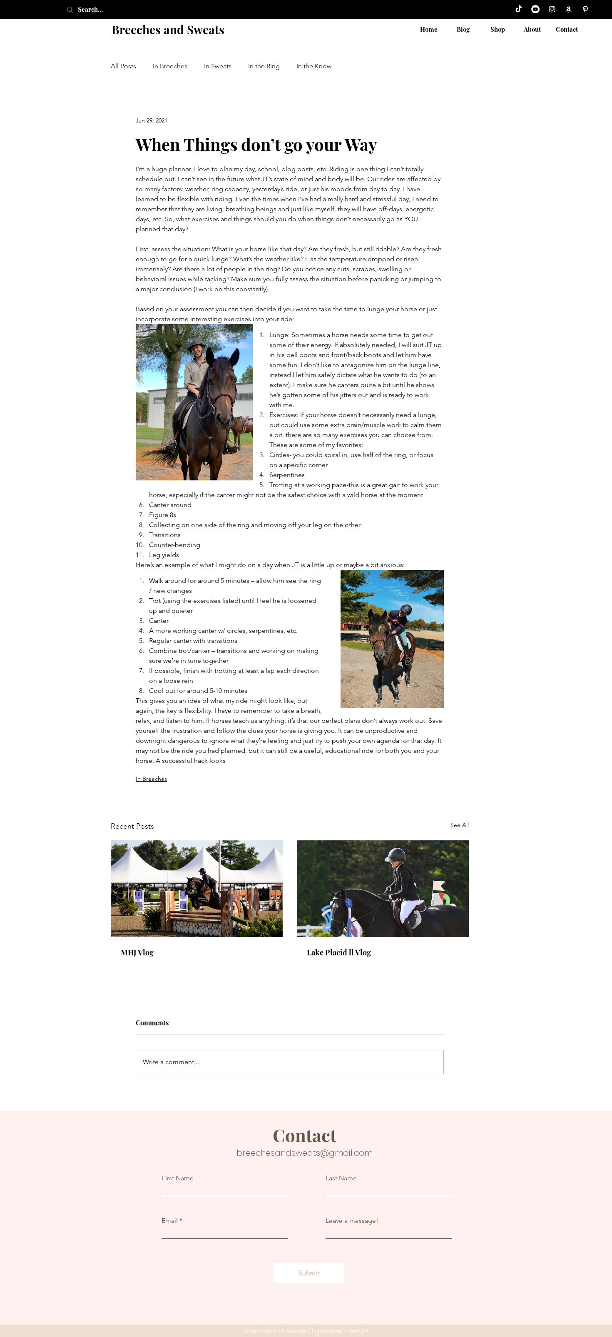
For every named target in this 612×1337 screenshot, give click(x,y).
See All (459, 825)
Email (170, 1220)
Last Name (341, 1178)
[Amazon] (569, 9)
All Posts (123, 66)
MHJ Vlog (137, 952)
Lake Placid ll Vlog (339, 952)
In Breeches (170, 66)
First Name (178, 1178)
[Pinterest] (585, 9)
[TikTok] (519, 9)
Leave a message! (352, 1220)
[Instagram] (552, 9)
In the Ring (264, 66)
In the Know (313, 66)
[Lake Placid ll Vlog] (383, 888)
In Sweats (217, 66)
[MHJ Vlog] (197, 888)
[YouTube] (535, 9)
